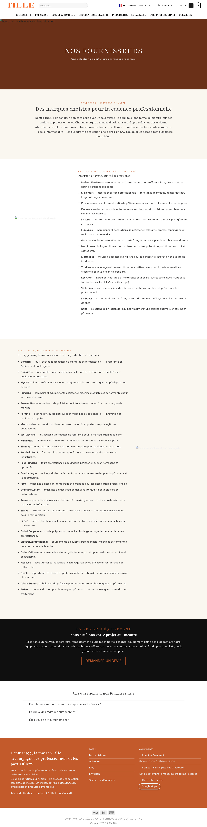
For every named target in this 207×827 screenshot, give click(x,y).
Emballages (138, 15)
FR (124, 5)
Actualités (154, 5)
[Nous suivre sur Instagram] (173, 787)
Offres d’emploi (137, 5)
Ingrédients (120, 15)
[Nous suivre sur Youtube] (194, 787)
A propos (167, 5)
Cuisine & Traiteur (63, 15)
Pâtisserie (41, 15)
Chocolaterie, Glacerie (93, 15)
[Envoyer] (84, 5)
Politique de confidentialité (119, 819)
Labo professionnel (162, 15)
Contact (181, 5)
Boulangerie (23, 15)
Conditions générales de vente (83, 819)
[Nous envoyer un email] (180, 787)
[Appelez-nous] (187, 787)
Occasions (185, 15)
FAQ (140, 819)
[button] (191, 5)
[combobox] (122, 5)
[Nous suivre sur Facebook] (167, 787)
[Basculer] (26, 704)
